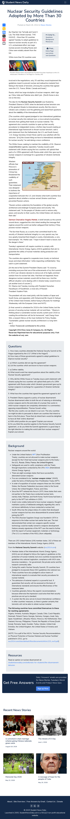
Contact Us (51, 801)
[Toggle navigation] (65, 2)
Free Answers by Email (36, 801)
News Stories (46, 25)
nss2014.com (50, 547)
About (9, 801)
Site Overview (19, 801)
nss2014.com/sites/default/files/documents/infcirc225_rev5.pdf (33, 641)
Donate (60, 801)
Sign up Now (43, 688)
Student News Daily (17, 2)
